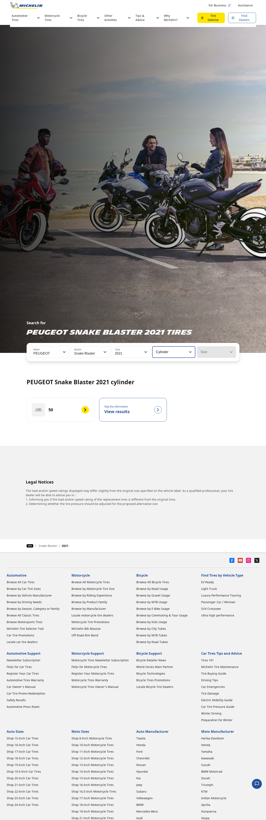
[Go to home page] (26, 5)
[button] (63, 352)
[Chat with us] (257, 784)
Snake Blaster (47, 546)
